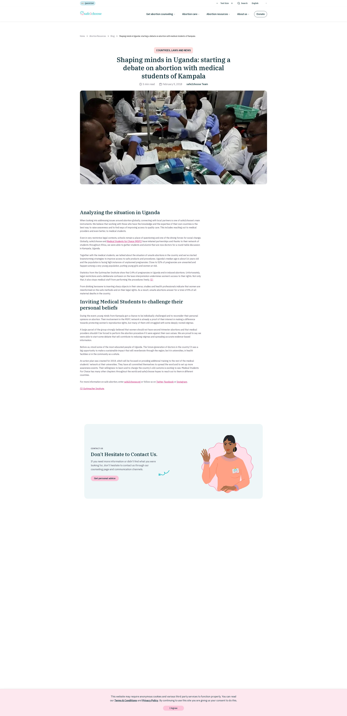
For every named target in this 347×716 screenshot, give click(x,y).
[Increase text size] (232, 3)
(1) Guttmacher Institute (92, 388)
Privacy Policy (150, 700)
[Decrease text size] (217, 3)
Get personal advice (104, 478)
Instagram (182, 381)
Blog (113, 36)
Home (82, 36)
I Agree (173, 708)
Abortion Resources (97, 36)
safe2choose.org (132, 381)
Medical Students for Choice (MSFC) (124, 241)
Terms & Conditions (125, 700)
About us (242, 14)
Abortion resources (217, 14)
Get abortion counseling (159, 14)
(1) (151, 279)
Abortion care (189, 14)
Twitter (159, 381)
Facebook (169, 381)
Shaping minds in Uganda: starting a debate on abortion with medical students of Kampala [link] (157, 36)
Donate (260, 14)
